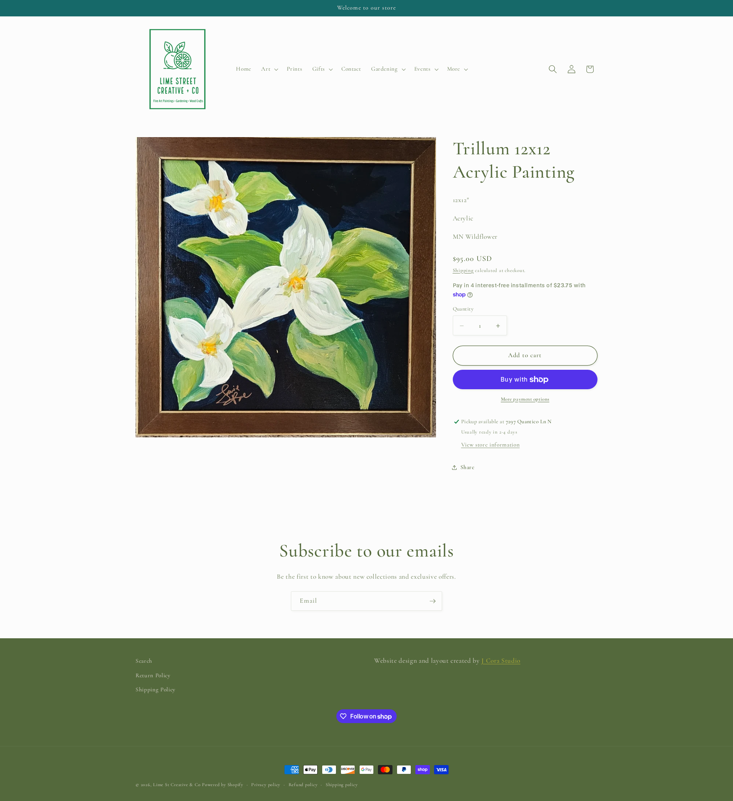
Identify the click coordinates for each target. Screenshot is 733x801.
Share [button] (467, 467)
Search (144, 660)
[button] (269, 69)
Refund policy (303, 784)
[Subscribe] (432, 601)
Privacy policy (265, 784)
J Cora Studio (500, 661)
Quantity (463, 309)
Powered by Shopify (222, 784)
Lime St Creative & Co (176, 784)
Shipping (463, 270)
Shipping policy (342, 784)
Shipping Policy (156, 689)
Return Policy (153, 675)
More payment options (525, 399)
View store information (490, 445)
